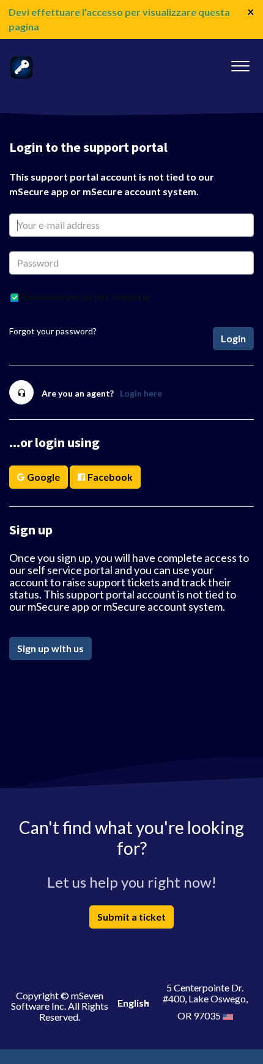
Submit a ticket (131, 916)
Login (233, 338)
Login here (141, 393)
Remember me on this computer (85, 297)
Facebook (110, 477)
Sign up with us (50, 648)
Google (43, 477)
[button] (240, 62)
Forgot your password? (53, 331)
